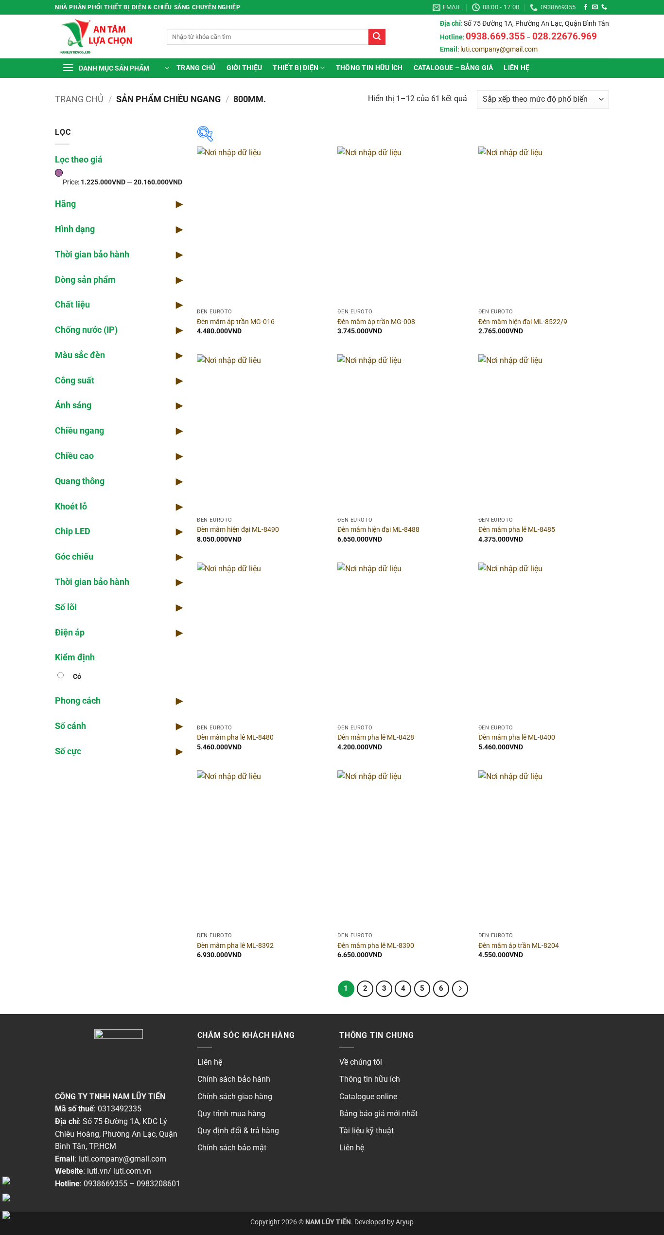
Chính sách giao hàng (234, 1096)
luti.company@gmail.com (499, 49)
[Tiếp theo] (460, 989)
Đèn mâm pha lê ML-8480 (235, 737)
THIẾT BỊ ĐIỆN (295, 68)
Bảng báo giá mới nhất (378, 1113)
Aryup (405, 1222)
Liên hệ (516, 68)
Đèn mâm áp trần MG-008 (376, 322)
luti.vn (97, 1171)
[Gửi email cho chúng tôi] (595, 7)
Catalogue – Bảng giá (453, 68)
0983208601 (158, 1183)
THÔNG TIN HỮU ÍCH (369, 68)
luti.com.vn (132, 1171)
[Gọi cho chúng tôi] (604, 7)
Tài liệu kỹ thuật (366, 1130)
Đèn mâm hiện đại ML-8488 (378, 530)
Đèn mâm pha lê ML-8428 (375, 737)
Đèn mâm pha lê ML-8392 (235, 946)
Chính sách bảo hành (233, 1079)
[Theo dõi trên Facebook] (586, 7)
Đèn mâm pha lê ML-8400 (516, 737)
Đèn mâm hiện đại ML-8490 (238, 530)
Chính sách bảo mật (231, 1147)
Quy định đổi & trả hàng (238, 1130)
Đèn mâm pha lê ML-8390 (375, 946)
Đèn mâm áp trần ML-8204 (518, 946)
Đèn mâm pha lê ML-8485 (516, 530)
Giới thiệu (244, 68)
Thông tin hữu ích (369, 1079)
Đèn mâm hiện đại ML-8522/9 (522, 322)
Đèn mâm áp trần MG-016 (236, 322)
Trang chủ (196, 68)
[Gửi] (376, 37)
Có (77, 676)
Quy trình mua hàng (231, 1113)
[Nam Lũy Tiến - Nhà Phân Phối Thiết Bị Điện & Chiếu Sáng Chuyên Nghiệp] (103, 36)
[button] (115, 68)
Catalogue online (368, 1096)
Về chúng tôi (360, 1062)
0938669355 (105, 1183)
